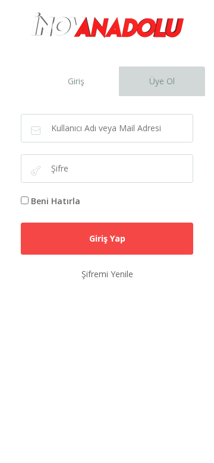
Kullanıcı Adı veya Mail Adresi (36, 131)
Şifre (36, 171)
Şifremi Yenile (107, 274)
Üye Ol (162, 81)
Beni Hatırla (55, 201)
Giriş (76, 81)
